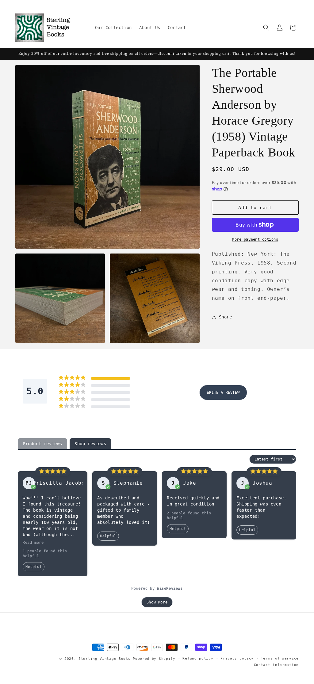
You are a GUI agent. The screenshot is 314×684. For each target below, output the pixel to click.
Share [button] (225, 316)
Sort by (239, 459)
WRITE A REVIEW (223, 392)
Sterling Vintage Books (104, 659)
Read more (33, 542)
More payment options (255, 239)
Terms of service (280, 658)
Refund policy (197, 658)
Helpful (33, 567)
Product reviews (42, 443)
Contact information (276, 665)
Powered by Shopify (154, 659)
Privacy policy (237, 658)
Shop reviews (90, 443)
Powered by (156, 588)
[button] (266, 27)
